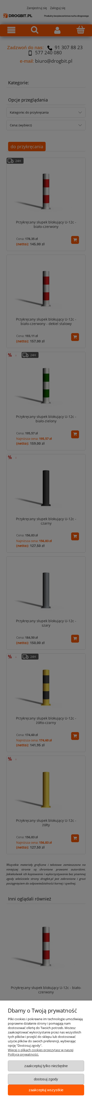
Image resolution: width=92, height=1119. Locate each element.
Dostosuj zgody (46, 1079)
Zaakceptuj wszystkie (46, 1090)
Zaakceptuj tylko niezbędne (46, 1066)
